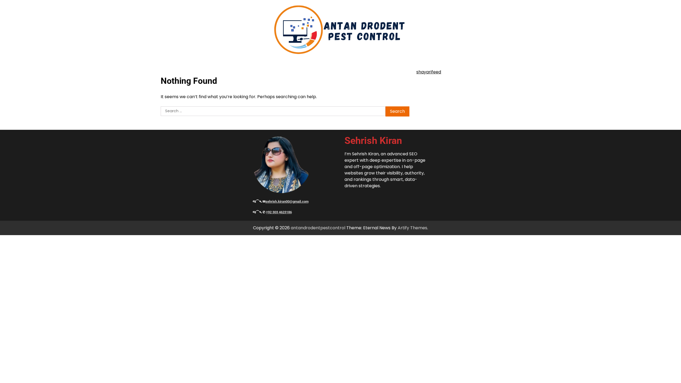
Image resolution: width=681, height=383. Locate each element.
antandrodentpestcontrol (318, 228)
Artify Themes (412, 228)
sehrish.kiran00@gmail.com (287, 201)
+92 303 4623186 (279, 212)
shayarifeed (428, 72)
